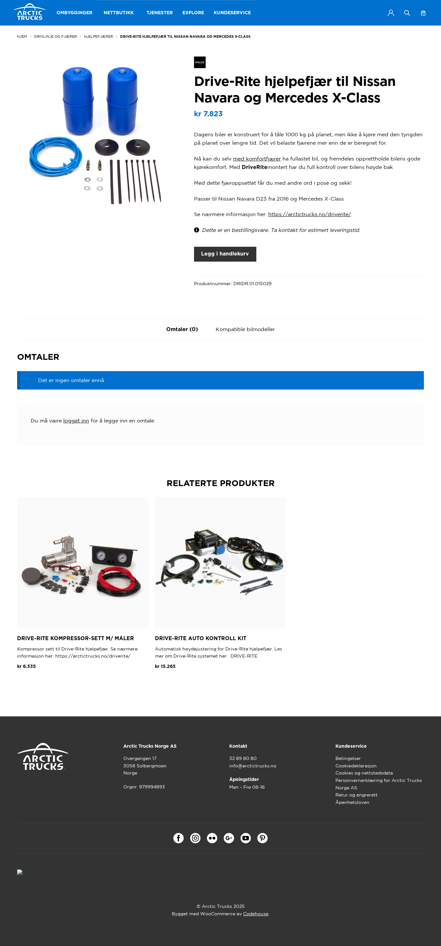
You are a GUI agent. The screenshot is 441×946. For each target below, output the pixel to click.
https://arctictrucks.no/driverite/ (309, 214)
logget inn (76, 420)
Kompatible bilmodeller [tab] (245, 329)
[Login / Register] (391, 13)
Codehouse (255, 913)
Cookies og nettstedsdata (364, 772)
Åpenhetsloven (352, 802)
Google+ (229, 838)
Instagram (195, 838)
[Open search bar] (407, 13)
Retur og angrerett (356, 794)
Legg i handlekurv (225, 253)
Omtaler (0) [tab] (182, 329)
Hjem (22, 36)
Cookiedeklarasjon (356, 765)
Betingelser (348, 758)
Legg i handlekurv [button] (44, 682)
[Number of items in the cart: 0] (423, 12)
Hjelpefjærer (98, 36)
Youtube (246, 838)
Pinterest (262, 838)
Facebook (178, 838)
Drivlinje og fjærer (55, 36)
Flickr (212, 838)
